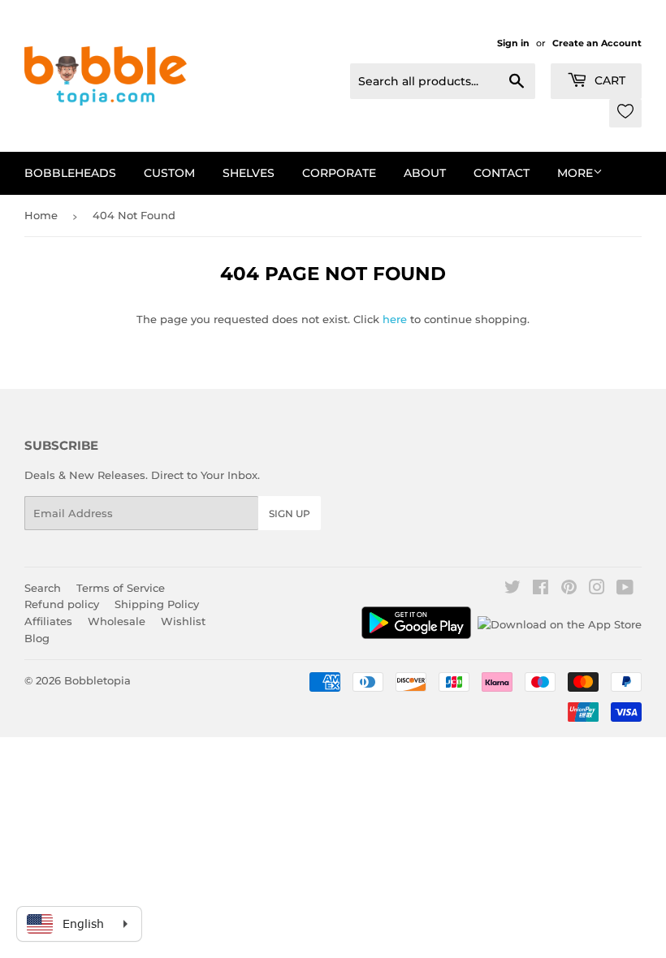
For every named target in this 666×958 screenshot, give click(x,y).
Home (41, 215)
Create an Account (597, 43)
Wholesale (116, 621)
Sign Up (289, 513)
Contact (502, 173)
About (425, 173)
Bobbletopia (97, 680)
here (395, 319)
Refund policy (61, 604)
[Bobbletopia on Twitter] (512, 589)
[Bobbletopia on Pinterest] (568, 589)
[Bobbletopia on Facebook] (540, 589)
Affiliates (48, 621)
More (575, 173)
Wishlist (183, 621)
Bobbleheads (70, 173)
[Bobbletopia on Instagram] (597, 589)
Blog (37, 638)
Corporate (339, 173)
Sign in (513, 43)
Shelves (249, 173)
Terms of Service (120, 587)
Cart (608, 80)
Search (42, 587)
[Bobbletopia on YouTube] (625, 589)
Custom (169, 173)
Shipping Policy (157, 604)
